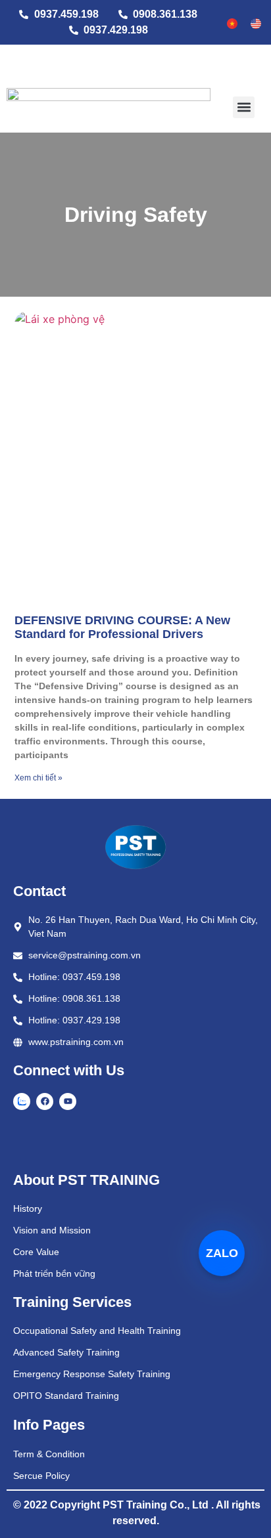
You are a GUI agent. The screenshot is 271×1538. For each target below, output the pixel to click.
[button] (244, 107)
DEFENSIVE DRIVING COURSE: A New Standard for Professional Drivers (122, 627)
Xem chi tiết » (38, 777)
